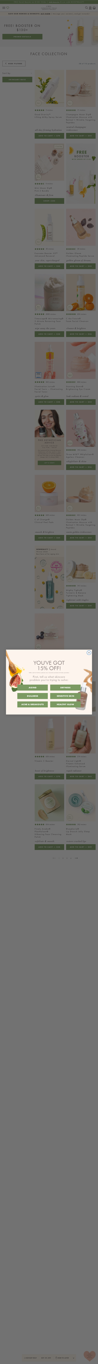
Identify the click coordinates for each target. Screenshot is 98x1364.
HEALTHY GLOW (65, 704)
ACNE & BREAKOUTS (32, 704)
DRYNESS (65, 687)
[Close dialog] (89, 653)
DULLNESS (32, 696)
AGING (33, 687)
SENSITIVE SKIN (65, 696)
